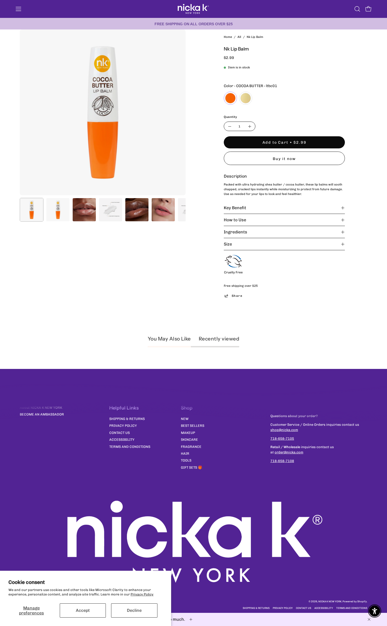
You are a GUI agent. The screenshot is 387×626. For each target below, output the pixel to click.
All (239, 37)
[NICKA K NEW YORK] (193, 9)
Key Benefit (235, 207)
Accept (83, 610)
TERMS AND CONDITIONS (129, 446)
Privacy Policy (142, 594)
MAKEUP (188, 432)
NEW (184, 419)
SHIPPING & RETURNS (127, 419)
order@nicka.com (289, 452)
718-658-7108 (282, 461)
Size (228, 244)
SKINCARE (189, 440)
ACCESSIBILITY (122, 440)
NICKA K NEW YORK (329, 601)
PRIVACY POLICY (123, 426)
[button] (357, 8)
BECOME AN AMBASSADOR (42, 414)
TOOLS (186, 460)
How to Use (235, 219)
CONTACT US (119, 432)
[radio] (230, 98)
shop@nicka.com (284, 430)
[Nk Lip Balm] (31, 210)
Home (228, 37)
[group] (193, 23)
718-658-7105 (282, 438)
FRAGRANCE (191, 446)
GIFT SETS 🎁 (191, 467)
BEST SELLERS (192, 426)
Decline (134, 610)
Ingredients (235, 231)
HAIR (185, 453)
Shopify (362, 601)
